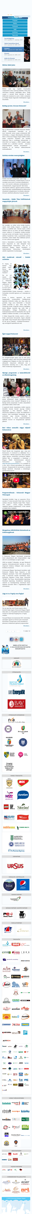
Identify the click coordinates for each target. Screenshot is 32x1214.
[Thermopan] (26, 1074)
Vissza (24, 1203)
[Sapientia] (16, 836)
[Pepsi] (23, 884)
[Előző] (11, 631)
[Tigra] (16, 976)
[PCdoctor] (8, 914)
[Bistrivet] (6, 1000)
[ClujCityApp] (16, 1143)
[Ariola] (20, 1046)
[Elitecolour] (4, 1080)
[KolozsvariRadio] (25, 1103)
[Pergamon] (6, 1024)
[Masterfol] (25, 1000)
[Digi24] (6, 1134)
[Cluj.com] (6, 1143)
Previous (3, 49)
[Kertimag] (9, 1063)
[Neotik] (25, 1016)
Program (15, 20)
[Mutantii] (4, 1068)
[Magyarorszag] (15, 899)
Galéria (15, 23)
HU (9, 14)
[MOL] (23, 783)
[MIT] (9, 1169)
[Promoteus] (26, 1068)
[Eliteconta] (25, 944)
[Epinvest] (16, 968)
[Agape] (6, 968)
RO (11, 14)
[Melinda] (9, 816)
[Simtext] (15, 1074)
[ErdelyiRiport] (9, 1154)
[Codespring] (4, 1057)
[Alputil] (15, 1046)
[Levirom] (6, 1040)
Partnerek (15, 26)
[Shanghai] (6, 1016)
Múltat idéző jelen (8, 65)
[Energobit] (16, 692)
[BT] (9, 783)
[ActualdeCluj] (20, 1154)
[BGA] (23, 729)
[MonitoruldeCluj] (15, 1154)
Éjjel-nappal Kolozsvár (10, 334)
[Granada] (16, 1190)
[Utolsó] (18, 631)
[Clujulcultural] (15, 1159)
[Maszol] (16, 1111)
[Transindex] (6, 1119)
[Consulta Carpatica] (9, 1084)
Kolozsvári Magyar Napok (15, 17)
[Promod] (6, 952)
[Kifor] (15, 1169)
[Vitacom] (26, 1063)
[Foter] (6, 1111)
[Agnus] (16, 1127)
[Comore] (23, 930)
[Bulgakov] (22, 914)
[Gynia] (26, 1057)
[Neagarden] (9, 1068)
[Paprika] (16, 1103)
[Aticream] (8, 929)
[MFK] (6, 944)
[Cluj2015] (23, 754)
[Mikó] (16, 992)
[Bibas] (25, 976)
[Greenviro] (20, 1057)
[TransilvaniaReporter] (16, 1135)
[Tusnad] (9, 885)
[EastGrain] (26, 1080)
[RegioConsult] (9, 1074)
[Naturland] (23, 806)
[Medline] (16, 1016)
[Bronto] (20, 1052)
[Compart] (4, 1090)
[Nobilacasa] (9, 827)
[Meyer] (20, 1063)
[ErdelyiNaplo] (4, 1154)
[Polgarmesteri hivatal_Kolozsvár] (9, 741)
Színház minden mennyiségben (13, 155)
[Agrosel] (26, 1084)
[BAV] (16, 704)
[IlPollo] (25, 1008)
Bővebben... (26, 102)
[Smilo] (6, 1032)
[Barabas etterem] (6, 1190)
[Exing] (16, 1000)
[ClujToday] (26, 1154)
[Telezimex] (20, 1080)
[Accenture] (16, 1008)
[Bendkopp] (25, 992)
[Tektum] (16, 1032)
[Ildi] (4, 1063)
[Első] (8, 631)
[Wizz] (9, 794)
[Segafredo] (6, 984)
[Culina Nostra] (9, 1080)
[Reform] (4, 1073)
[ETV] (25, 1119)
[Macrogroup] (15, 1063)
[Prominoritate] (16, 850)
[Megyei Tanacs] (9, 754)
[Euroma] (15, 1057)
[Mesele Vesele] (9, 1046)
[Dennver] (9, 1057)
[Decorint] (6, 1008)
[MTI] (6, 1127)
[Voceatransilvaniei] (25, 1135)
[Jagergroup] (25, 968)
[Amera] (16, 952)
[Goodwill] (10, 959)
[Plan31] (20, 1068)
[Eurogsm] (23, 794)
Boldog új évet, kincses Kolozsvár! (14, 106)
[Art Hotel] (25, 1190)
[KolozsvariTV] (16, 1119)
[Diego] (16, 944)
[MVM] (16, 680)
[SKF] (20, 1074)
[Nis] (16, 984)
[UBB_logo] (16, 844)
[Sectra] (16, 1024)
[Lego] (9, 806)
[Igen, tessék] (25, 1127)
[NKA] (16, 720)
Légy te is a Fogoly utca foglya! (13, 594)
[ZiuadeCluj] (4, 1159)
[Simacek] (25, 1024)
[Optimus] (15, 1068)
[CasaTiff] (26, 1052)
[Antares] (4, 1052)
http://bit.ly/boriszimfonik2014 (11, 463)
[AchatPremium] (25, 1182)
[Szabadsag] (6, 1103)
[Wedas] (23, 817)
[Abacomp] (4, 1046)
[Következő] (15, 631)
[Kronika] (25, 1111)
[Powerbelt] (23, 827)
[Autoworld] (9, 1052)
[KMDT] (20, 1169)
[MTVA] (8, 729)
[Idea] (25, 952)
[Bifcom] (15, 1052)
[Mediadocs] (25, 960)
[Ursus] (15, 866)
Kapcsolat (15, 35)
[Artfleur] (26, 1046)
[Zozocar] (15, 1080)
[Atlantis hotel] (16, 1182)
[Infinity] (20, 1084)
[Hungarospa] (6, 1182)
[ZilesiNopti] (9, 1159)
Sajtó (15, 29)
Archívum (15, 32)
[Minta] (4, 1169)
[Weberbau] (25, 984)
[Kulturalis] (23, 742)
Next (29, 49)
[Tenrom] (25, 1032)
